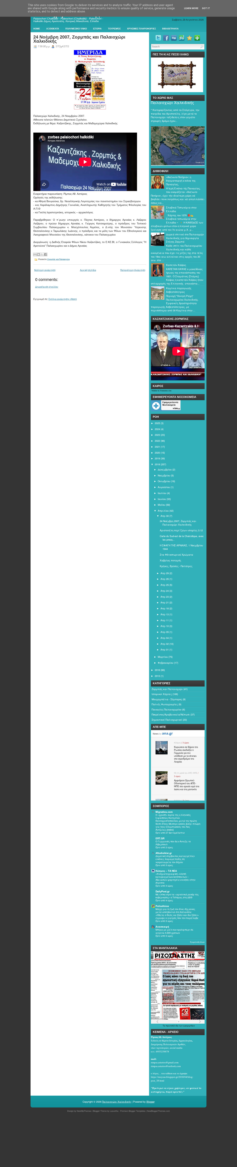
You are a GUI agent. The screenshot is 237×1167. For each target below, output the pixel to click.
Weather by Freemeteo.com (161, 391)
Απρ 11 (165, 620)
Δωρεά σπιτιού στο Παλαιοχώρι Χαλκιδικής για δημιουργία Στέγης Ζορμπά (185, 238)
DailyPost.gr (163, 891)
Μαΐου (161, 504)
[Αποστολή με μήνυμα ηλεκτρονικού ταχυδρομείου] (35, 254)
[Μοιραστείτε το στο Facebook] (45, 254)
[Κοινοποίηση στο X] (42, 254)
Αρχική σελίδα (88, 269)
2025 (157, 423)
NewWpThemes (84, 1110)
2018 (157, 464)
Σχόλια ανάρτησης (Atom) (63, 298)
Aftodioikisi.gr (164, 853)
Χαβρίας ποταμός (170, 560)
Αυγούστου (164, 487)
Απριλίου (163, 510)
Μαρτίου (163, 657)
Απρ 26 (165, 579)
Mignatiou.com (164, 812)
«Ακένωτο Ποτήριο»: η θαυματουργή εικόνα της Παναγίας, (181, 180)
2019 (157, 458)
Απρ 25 (165, 585)
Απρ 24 (165, 590)
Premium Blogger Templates (132, 1110)
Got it (206, 8)
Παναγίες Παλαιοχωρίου (166, 709)
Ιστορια (97, 28)
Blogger (150, 1101)
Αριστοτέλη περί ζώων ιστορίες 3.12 (181, 530)
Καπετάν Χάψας (176, 265)
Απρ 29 (165, 573)
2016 (157, 670)
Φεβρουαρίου (165, 662)
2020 (157, 452)
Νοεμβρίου (164, 475)
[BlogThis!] (38, 254)
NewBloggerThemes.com (158, 1110)
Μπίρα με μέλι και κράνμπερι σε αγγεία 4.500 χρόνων (174, 931)
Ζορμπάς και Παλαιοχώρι (58, 259)
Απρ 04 (165, 638)
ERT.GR (160, 838)
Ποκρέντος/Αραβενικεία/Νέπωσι (171, 714)
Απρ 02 (165, 644)
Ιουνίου (162, 499)
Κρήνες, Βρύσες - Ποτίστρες (176, 566)
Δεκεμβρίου (165, 469)
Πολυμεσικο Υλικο (76, 28)
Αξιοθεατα (52, 28)
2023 (157, 435)
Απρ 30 (165, 516)
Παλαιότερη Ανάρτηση (132, 269)
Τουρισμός (114, 28)
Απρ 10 (165, 626)
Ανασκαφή (162, 926)
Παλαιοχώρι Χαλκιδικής (172, 102)
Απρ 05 (165, 632)
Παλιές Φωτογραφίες (165, 704)
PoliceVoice (162, 906)
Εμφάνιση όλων (197, 942)
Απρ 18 (165, 608)
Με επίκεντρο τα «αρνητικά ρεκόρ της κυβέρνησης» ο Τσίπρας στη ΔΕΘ (177, 896)
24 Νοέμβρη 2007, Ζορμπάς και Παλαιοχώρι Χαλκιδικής (79, 39)
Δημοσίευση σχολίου (46, 286)
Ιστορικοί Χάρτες (162, 694)
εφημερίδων (189, 1025)
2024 (157, 429)
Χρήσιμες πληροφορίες (141, 28)
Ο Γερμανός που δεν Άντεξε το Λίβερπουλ (173, 843)
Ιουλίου (162, 493)
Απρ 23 (165, 596)
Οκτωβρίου (164, 481)
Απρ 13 (165, 614)
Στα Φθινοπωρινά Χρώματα (176, 554)
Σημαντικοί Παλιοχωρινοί (167, 719)
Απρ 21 (165, 602)
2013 (157, 676)
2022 (157, 440)
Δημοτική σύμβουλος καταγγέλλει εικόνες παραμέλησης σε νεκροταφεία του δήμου (175, 859)
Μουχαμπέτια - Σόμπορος (167, 699)
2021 (157, 446)
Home (36, 28)
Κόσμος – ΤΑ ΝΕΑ (166, 871)
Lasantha (114, 1110)
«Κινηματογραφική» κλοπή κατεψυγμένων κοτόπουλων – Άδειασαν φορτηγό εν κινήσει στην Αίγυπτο (175, 878)
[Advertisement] (111, 1140)
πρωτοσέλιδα (172, 1025)
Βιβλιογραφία (170, 28)
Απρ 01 (165, 649)
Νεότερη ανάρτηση (45, 269)
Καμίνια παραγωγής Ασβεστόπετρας (178, 290)
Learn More (191, 8)
